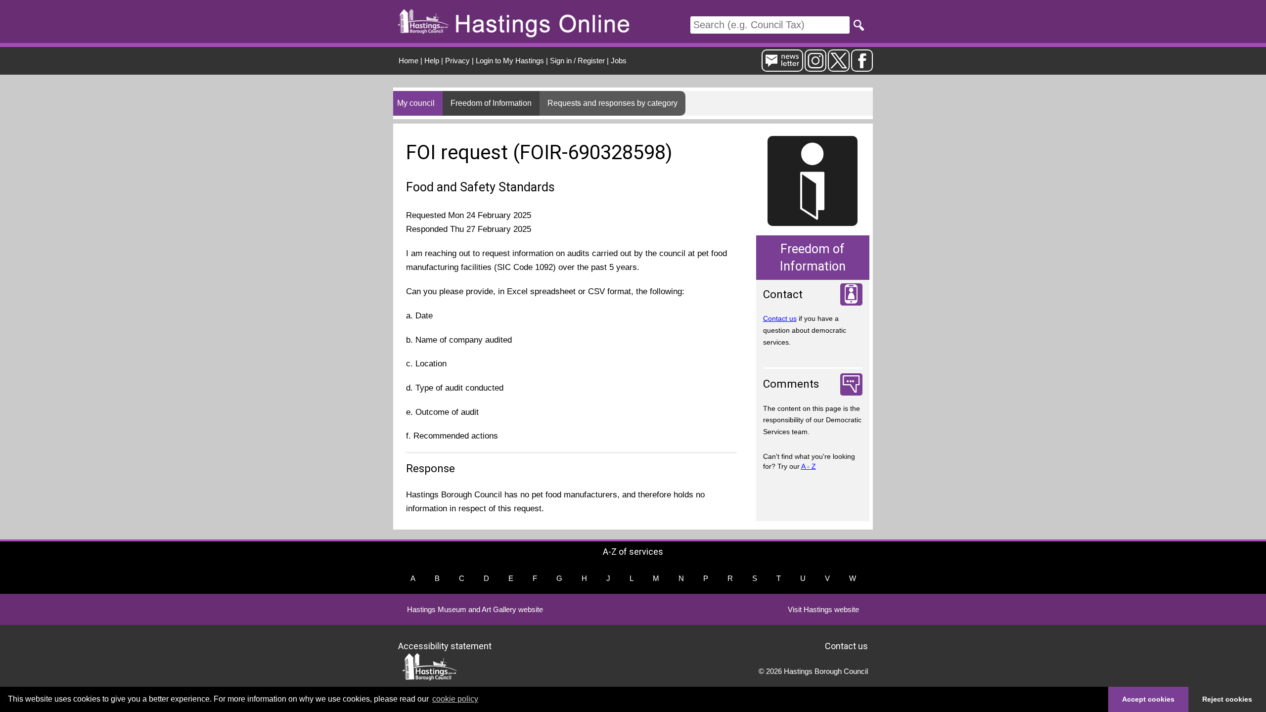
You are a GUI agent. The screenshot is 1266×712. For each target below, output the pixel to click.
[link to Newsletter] (782, 67)
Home (408, 60)
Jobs (619, 60)
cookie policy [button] (455, 699)
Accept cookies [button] (1148, 699)
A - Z (808, 466)
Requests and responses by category (612, 103)
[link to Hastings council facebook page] (862, 67)
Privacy (457, 60)
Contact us (780, 318)
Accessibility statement (445, 645)
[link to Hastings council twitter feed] (839, 67)
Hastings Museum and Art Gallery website (475, 609)
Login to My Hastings (510, 60)
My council (416, 103)
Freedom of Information (491, 103)
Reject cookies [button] (1227, 699)
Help (431, 60)
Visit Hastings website (823, 609)
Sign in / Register (577, 60)
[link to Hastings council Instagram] (815, 67)
